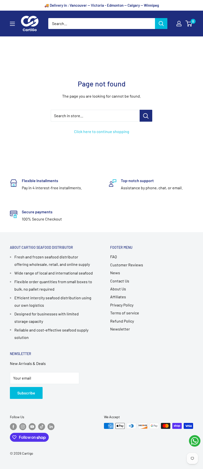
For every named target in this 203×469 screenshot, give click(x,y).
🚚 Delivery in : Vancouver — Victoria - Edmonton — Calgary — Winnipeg (101, 5)
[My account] (179, 23)
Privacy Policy (121, 305)
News (115, 272)
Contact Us (119, 280)
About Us (118, 288)
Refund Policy (122, 321)
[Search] (161, 23)
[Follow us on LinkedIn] (51, 426)
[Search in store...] (146, 116)
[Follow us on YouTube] (32, 426)
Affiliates (118, 296)
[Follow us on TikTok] (41, 426)
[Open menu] (12, 24)
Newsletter (120, 329)
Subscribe (26, 392)
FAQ (113, 256)
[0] (189, 24)
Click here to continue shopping (101, 131)
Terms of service (124, 312)
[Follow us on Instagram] (22, 426)
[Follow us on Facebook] (13, 426)
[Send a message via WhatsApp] (195, 441)
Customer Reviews (126, 264)
